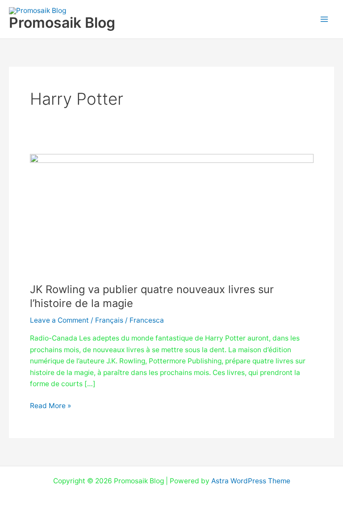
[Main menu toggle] (324, 19)
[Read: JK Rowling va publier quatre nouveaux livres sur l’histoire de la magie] (172, 212)
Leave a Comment (59, 320)
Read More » (50, 405)
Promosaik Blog (62, 22)
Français (109, 320)
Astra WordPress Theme (250, 481)
